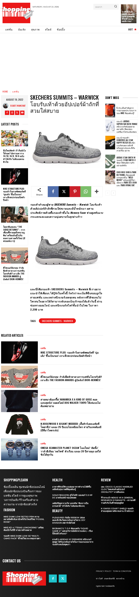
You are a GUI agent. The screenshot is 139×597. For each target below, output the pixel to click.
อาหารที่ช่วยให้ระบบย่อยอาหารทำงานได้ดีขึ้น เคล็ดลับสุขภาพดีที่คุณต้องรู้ (71, 488)
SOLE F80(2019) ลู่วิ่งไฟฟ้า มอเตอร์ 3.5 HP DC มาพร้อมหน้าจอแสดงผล (72, 496)
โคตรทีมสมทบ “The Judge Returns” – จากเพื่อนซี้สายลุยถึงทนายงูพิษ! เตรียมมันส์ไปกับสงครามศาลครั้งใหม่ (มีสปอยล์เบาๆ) (14, 233)
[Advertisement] (74, 16)
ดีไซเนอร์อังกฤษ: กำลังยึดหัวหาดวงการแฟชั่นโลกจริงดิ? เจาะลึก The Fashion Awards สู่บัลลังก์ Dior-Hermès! (14, 273)
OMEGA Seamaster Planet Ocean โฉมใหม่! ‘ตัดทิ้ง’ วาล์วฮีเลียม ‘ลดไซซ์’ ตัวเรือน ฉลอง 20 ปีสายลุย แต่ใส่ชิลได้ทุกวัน (71, 451)
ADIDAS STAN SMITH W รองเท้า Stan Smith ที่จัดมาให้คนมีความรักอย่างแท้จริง (126, 161)
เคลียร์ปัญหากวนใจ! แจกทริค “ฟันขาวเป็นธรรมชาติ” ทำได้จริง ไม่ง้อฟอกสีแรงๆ (70, 504)
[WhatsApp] (85, 191)
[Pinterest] (75, 191)
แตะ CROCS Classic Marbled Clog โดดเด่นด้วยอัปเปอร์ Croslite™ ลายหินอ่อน (117, 489)
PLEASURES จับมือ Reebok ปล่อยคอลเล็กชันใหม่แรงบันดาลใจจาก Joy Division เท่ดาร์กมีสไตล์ (68, 520)
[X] (17, 113)
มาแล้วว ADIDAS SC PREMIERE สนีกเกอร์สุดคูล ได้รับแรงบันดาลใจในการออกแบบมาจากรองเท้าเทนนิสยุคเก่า (72, 542)
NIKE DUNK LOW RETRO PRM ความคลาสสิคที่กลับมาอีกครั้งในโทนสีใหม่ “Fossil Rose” (24, 519)
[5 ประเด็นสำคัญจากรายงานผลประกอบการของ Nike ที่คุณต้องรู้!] (110, 110)
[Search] (115, 7)
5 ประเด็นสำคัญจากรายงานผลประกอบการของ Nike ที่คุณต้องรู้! (126, 110)
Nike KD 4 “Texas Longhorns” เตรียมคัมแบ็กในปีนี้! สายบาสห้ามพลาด (24, 528)
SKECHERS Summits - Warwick (57, 321)
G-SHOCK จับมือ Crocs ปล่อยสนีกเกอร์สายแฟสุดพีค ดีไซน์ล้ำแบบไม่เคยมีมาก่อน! (128, 16)
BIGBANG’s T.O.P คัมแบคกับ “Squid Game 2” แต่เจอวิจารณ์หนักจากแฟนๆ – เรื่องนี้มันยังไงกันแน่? (72, 531)
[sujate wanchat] (6, 105)
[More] (96, 191)
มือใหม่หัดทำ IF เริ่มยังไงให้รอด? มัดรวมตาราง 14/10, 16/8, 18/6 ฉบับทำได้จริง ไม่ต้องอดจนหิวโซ (14, 156)
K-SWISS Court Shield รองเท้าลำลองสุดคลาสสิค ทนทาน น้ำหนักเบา (117, 509)
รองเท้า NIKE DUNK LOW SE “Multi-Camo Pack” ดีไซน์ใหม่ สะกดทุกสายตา (22, 537)
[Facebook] (7, 113)
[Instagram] (12, 113)
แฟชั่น (15, 91)
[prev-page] (107, 193)
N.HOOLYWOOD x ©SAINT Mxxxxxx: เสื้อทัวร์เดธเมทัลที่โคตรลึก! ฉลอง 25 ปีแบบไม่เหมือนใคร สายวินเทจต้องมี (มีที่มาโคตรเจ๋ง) (71, 427)
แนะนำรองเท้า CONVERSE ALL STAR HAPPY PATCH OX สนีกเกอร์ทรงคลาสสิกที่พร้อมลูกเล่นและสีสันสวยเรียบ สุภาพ (126, 144)
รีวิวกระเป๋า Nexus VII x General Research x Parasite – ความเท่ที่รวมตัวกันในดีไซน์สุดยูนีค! (118, 500)
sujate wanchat (18, 105)
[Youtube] (22, 113)
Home (5, 91)
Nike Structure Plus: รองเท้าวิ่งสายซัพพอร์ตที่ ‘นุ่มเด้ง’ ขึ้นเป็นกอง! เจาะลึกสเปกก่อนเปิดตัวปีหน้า (14, 194)
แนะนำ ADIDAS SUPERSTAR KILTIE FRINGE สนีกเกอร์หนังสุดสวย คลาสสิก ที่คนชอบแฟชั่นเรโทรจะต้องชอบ (127, 126)
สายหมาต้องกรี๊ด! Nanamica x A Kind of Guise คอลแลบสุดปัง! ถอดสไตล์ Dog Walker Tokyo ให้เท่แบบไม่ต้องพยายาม (70, 402)
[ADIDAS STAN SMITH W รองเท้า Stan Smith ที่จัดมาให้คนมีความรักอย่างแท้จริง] (110, 161)
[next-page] (113, 193)
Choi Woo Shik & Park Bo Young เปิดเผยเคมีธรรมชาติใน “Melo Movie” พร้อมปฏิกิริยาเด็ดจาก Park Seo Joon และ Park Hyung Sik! (127, 179)
